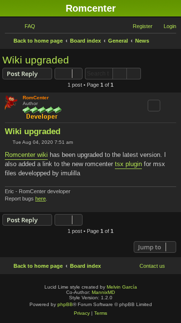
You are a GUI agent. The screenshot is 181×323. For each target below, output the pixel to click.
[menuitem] (25, 26)
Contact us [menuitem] (152, 266)
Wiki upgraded (35, 59)
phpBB (65, 304)
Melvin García (122, 287)
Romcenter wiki (26, 154)
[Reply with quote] (154, 105)
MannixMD (103, 292)
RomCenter (36, 97)
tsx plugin (128, 164)
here (40, 198)
